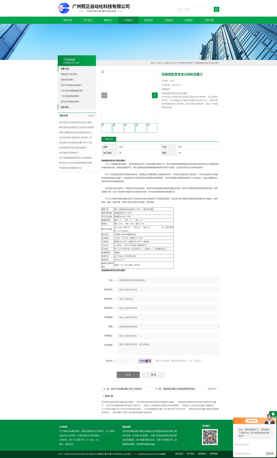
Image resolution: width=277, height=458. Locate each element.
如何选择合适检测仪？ (69, 153)
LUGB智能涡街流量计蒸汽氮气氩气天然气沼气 (165, 409)
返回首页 (179, 454)
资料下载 (209, 20)
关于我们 (88, 20)
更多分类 (64, 107)
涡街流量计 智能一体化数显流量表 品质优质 (132, 412)
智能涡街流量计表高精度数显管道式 (179, 389)
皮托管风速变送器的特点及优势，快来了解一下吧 (76, 137)
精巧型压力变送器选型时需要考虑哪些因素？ (76, 163)
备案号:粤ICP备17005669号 (110, 454)
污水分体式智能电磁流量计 (72, 91)
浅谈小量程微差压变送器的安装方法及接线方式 (76, 132)
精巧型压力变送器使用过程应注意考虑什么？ (76, 122)
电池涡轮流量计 (67, 80)
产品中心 (159, 63)
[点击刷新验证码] (145, 360)
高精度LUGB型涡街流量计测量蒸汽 (198, 405)
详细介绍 (109, 139)
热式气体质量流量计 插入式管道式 (126, 389)
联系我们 (189, 20)
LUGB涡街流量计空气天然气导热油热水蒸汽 (121, 409)
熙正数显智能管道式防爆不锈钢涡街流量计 (156, 402)
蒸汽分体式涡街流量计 (70, 102)
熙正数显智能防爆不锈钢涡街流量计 (117, 402)
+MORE (90, 116)
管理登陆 (214, 454)
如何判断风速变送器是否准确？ (73, 148)
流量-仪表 (65, 69)
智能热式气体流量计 (69, 74)
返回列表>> (213, 389)
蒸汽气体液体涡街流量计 (71, 85)
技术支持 (148, 20)
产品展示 (128, 20)
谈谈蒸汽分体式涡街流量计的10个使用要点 (76, 143)
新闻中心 (108, 20)
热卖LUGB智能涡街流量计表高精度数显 (161, 405)
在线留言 (168, 20)
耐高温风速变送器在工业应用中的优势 (76, 127)
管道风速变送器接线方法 (70, 168)
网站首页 (67, 20)
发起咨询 (269, 454)
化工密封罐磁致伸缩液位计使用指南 (75, 158)
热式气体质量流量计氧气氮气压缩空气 (123, 405)
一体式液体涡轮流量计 (70, 96)
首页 (153, 63)
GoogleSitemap (144, 454)
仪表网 (162, 454)
